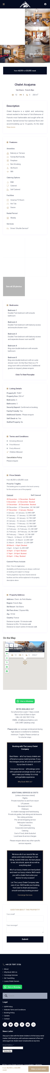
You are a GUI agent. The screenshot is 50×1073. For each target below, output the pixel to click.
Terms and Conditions (18, 436)
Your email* (11, 914)
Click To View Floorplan (25, 375)
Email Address (8, 1045)
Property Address (17, 595)
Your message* (12, 925)
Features (13, 142)
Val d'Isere (20, 90)
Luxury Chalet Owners (11, 981)
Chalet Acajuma (14, 648)
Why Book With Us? (25, 782)
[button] (25, 663)
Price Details (15, 475)
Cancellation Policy (14, 457)
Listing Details (15, 389)
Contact (7, 1019)
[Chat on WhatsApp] (25, 701)
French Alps (29, 90)
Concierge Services (25, 895)
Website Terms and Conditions (15, 1010)
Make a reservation (38, 1069)
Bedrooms (13, 305)
